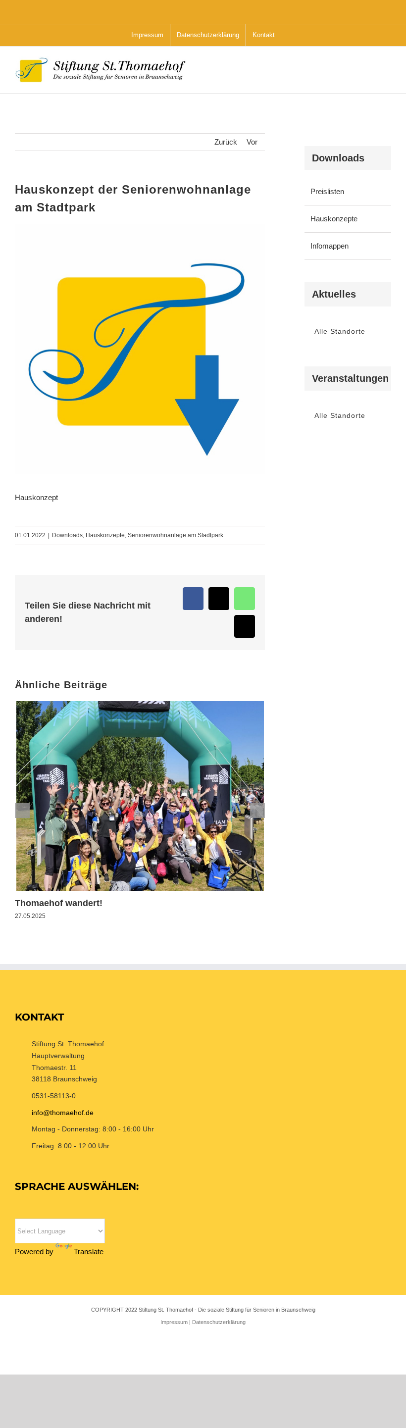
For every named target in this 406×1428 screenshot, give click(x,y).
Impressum (174, 1322)
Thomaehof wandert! (58, 903)
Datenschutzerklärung (219, 1322)
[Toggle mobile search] (369, 74)
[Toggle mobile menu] (387, 74)
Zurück (225, 142)
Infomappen (329, 246)
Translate (88, 1251)
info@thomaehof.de (63, 1113)
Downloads (67, 535)
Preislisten (327, 191)
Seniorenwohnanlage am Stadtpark (175, 535)
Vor (252, 142)
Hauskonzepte (105, 535)
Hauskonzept (36, 497)
